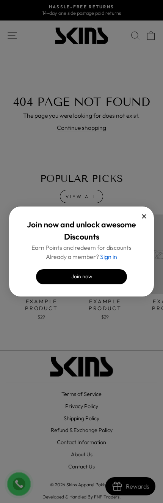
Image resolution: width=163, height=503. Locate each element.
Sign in (108, 256)
